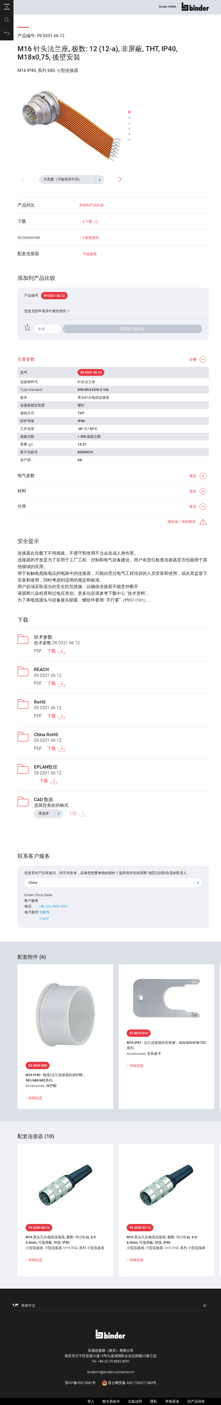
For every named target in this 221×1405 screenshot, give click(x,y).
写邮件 (44, 912)
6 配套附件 (90, 238)
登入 (90, 1401)
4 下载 (87, 222)
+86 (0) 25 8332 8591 (114, 1361)
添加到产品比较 (91, 205)
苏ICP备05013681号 (80, 1383)
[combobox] (71, 179)
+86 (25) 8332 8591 (53, 906)
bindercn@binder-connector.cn (110, 1372)
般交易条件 (111, 1401)
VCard (43, 918)
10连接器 (89, 254)
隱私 (153, 1401)
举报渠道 (172, 1401)
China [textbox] (33, 883)
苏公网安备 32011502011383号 (131, 1383)
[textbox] (69, 179)
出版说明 (135, 1401)
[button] (6, 6)
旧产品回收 (196, 1401)
